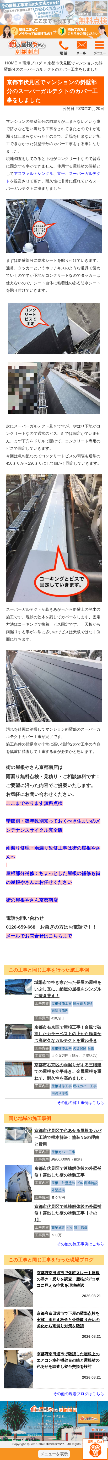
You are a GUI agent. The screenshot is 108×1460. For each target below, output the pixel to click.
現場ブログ (32, 63)
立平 (61, 173)
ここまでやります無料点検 (34, 803)
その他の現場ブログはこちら (78, 1393)
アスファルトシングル (33, 173)
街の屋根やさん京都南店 (32, 900)
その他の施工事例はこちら (80, 1102)
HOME (11, 63)
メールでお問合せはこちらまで (39, 936)
